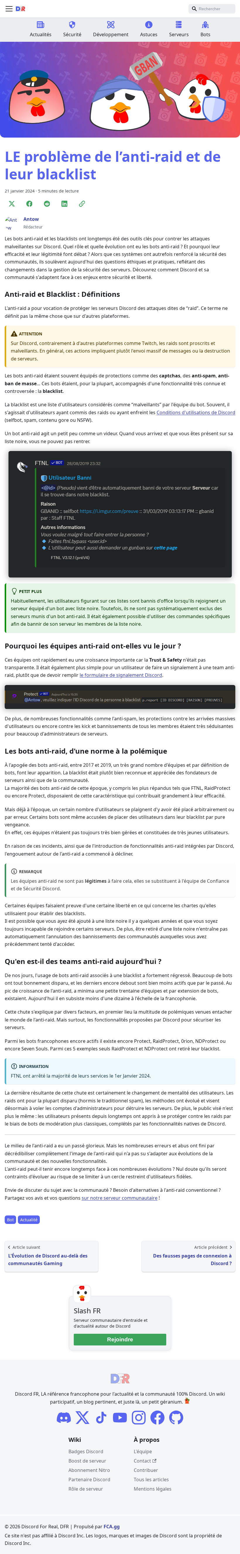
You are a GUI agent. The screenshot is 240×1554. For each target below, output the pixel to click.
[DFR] (120, 1418)
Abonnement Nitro (89, 1470)
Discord (168, 1535)
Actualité (28, 1219)
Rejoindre (120, 1339)
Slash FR (87, 1310)
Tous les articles (151, 1479)
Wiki (74, 1440)
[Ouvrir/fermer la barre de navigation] (9, 8)
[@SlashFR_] (157, 1418)
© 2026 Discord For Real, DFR (37, 1526)
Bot (10, 1219)
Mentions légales (153, 1489)
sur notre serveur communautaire (119, 1198)
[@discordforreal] (83, 1418)
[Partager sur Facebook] (29, 204)
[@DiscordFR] (176, 1418)
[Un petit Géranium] (187, 1402)
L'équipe (143, 1451)
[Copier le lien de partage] (82, 204)
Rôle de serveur (85, 1489)
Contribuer (146, 1470)
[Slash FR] (64, 1418)
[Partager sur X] (12, 204)
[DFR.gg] (101, 1418)
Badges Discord (85, 1451)
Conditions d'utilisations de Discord (196, 412)
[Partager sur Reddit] (47, 204)
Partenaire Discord (89, 1479)
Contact (142, 1461)
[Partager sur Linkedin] (64, 204)
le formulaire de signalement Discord (121, 675)
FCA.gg (112, 1526)
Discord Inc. (71, 1535)
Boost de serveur (87, 1461)
